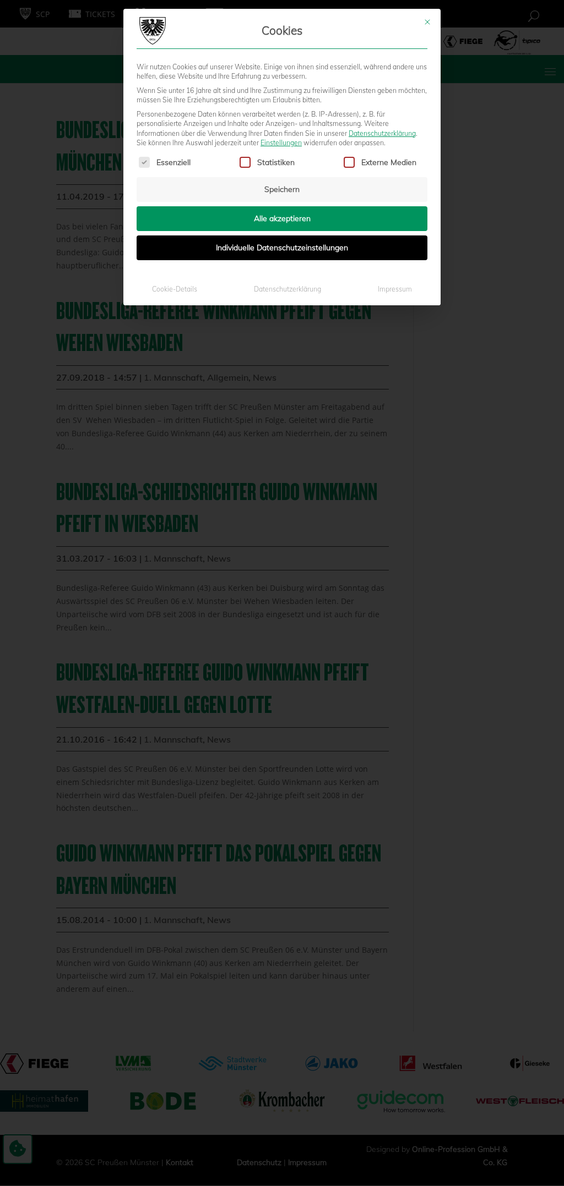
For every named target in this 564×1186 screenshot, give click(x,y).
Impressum (395, 289)
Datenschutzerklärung (382, 133)
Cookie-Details (174, 289)
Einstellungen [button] (281, 143)
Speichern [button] (282, 189)
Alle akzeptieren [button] (282, 218)
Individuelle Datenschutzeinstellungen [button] (282, 247)
